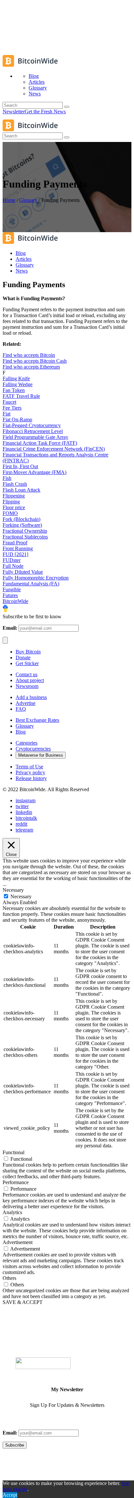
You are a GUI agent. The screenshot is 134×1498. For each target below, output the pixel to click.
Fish (7, 478)
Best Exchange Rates (37, 720)
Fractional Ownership (25, 531)
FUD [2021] (15, 554)
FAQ (21, 709)
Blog (21, 732)
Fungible (12, 589)
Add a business (31, 697)
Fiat (6, 413)
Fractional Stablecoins (25, 536)
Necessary (21, 896)
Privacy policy (30, 772)
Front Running (18, 548)
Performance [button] (16, 1182)
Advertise (25, 703)
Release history (31, 778)
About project (30, 680)
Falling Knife (16, 378)
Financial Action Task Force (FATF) (40, 443)
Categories (26, 743)
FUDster (11, 560)
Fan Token (14, 390)
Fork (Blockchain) (21, 519)
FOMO (10, 513)
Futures (10, 595)
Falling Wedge (18, 384)
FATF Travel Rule (21, 396)
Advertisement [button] (18, 1242)
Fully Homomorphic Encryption (36, 578)
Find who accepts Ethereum (31, 367)
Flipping (11, 501)
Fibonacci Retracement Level (33, 431)
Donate (23, 657)
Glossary (28, 200)
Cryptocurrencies (33, 748)
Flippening (14, 495)
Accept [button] (10, 1495)
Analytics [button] (12, 1212)
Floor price (14, 507)
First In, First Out (20, 466)
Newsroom (27, 686)
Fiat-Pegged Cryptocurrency (32, 425)
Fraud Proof (15, 542)
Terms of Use (29, 766)
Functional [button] (13, 1152)
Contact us (26, 674)
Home (9, 200)
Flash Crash (15, 484)
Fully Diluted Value (23, 572)
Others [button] (9, 1278)
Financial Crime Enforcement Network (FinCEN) (54, 449)
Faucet (9, 402)
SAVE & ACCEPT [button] (23, 1302)
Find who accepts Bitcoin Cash (35, 361)
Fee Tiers (12, 408)
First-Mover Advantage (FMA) (34, 472)
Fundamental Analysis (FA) (31, 583)
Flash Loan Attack (21, 490)
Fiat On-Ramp (17, 419)
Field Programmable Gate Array (35, 437)
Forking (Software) (22, 525)
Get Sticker (27, 663)
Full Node (13, 566)
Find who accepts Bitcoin (29, 355)
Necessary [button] (13, 890)
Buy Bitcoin (28, 651)
